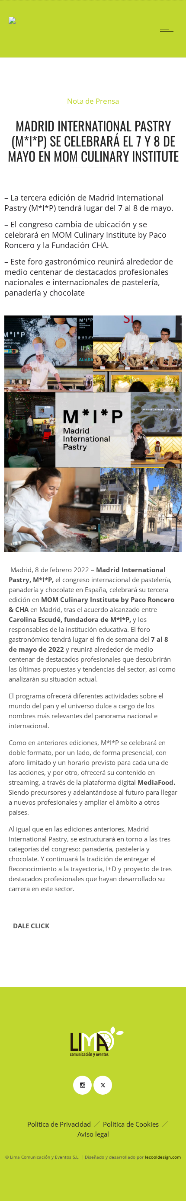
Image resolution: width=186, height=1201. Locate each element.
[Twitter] (102, 1085)
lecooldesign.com (163, 1157)
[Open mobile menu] (168, 29)
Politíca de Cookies (131, 1124)
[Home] (12, 14)
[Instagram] (82, 1085)
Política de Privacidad (59, 1124)
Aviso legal (93, 1134)
